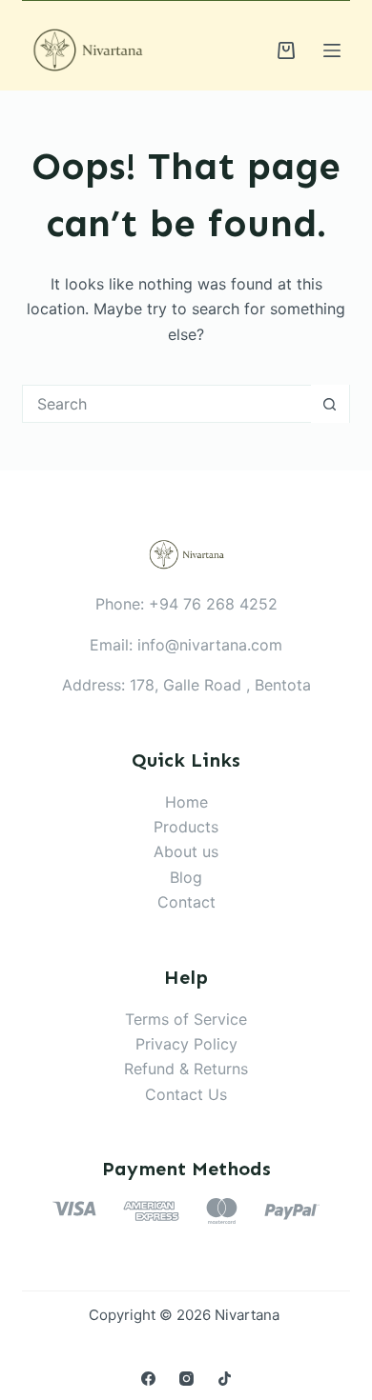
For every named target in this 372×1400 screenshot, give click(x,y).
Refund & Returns (186, 1068)
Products (186, 826)
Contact (186, 901)
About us (186, 851)
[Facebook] (148, 1378)
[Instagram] (186, 1378)
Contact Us (186, 1094)
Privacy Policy (186, 1043)
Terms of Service (186, 1019)
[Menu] (332, 50)
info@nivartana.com (209, 644)
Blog (186, 877)
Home (186, 801)
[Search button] (330, 404)
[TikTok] (224, 1378)
